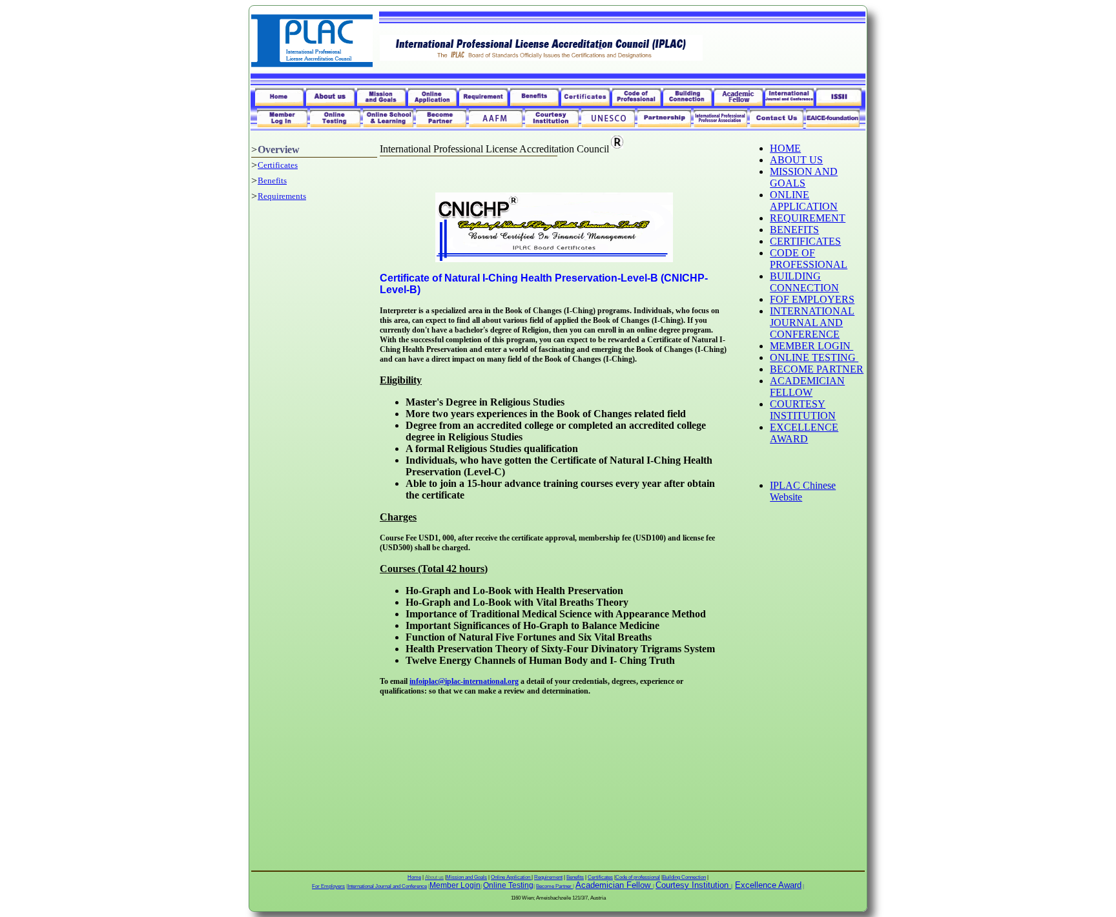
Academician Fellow (612, 885)
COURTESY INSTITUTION (803, 409)
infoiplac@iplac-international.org (464, 681)
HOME (785, 148)
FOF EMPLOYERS (812, 299)
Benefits (272, 180)
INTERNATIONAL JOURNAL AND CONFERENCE (812, 322)
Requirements (282, 196)
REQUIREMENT (807, 217)
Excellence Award (768, 885)
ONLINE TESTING (814, 357)
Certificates (278, 165)
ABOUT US (796, 159)
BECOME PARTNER (816, 369)
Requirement (548, 877)
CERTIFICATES (805, 241)
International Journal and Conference (387, 886)
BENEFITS (794, 229)
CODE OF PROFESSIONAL (808, 258)
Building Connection (684, 877)
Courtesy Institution (692, 885)
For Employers (328, 886)
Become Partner (554, 886)
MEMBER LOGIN (811, 345)
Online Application (511, 877)
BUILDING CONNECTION (804, 282)
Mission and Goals (466, 877)
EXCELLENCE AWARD (804, 433)
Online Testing (508, 885)
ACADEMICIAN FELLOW (807, 386)
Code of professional (637, 877)
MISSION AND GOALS (804, 177)
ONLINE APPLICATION (804, 200)
